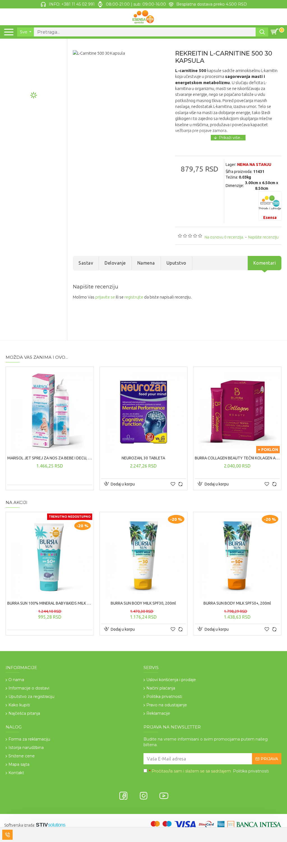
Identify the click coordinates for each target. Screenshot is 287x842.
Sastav (85, 262)
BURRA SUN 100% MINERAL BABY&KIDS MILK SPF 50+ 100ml (49, 603)
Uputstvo (176, 262)
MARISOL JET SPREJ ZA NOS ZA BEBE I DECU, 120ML (49, 458)
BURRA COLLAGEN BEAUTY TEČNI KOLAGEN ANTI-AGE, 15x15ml (237, 458)
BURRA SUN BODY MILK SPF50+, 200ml (237, 603)
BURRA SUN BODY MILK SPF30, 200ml (143, 603)
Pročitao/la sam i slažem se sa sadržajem (209, 771)
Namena (146, 262)
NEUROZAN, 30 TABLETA (143, 458)
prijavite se (105, 297)
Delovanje (115, 262)
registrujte (133, 297)
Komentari (264, 262)
